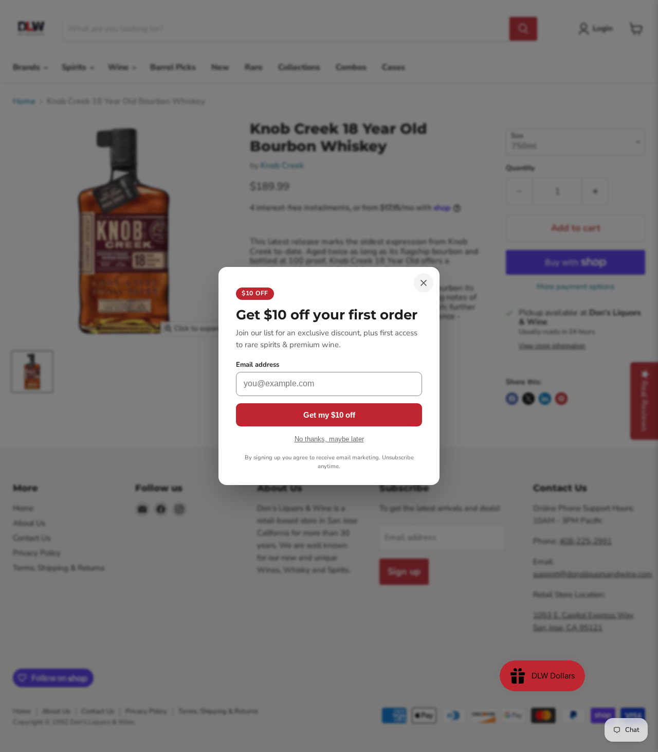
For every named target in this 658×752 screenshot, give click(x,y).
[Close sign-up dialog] (423, 283)
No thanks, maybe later (329, 439)
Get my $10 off (329, 414)
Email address (257, 365)
